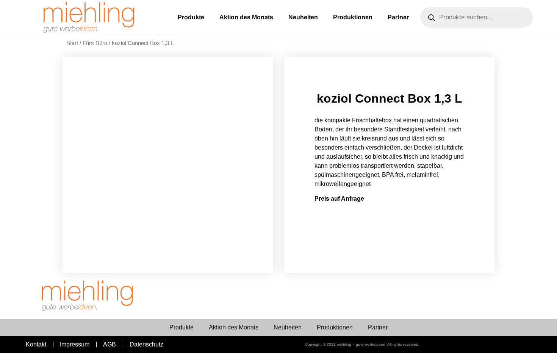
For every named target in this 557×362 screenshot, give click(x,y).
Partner (398, 17)
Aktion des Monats (246, 17)
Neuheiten (303, 17)
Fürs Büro (95, 43)
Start (72, 43)
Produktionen (352, 17)
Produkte (191, 17)
